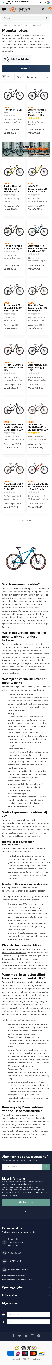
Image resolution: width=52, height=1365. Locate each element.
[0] (49, 10)
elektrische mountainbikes (14, 952)
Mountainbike (37, 25)
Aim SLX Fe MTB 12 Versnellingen (13, 247)
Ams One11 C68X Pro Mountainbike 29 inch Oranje (38, 487)
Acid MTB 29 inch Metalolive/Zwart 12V (13, 368)
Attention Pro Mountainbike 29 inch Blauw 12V (37, 248)
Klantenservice (26, 1202)
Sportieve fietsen (19, 25)
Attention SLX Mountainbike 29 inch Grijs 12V (13, 308)
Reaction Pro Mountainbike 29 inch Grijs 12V (37, 308)
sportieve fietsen (10, 1137)
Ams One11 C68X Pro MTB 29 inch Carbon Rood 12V (13, 427)
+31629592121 (15, 1261)
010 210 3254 (14, 1253)
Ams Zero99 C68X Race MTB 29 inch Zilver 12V (38, 427)
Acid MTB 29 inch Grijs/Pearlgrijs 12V (37, 368)
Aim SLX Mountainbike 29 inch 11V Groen (37, 189)
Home (5, 25)
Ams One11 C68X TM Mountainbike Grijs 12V (13, 487)
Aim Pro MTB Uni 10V (13, 111)
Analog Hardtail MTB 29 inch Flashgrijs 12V (37, 112)
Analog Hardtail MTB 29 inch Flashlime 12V (12, 189)
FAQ (26, 1211)
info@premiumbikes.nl (18, 1269)
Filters (24, 68)
